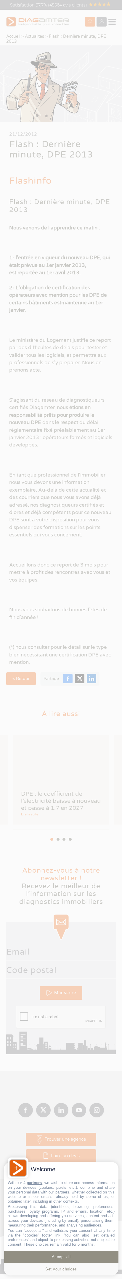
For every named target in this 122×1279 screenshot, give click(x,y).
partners (34, 1183)
